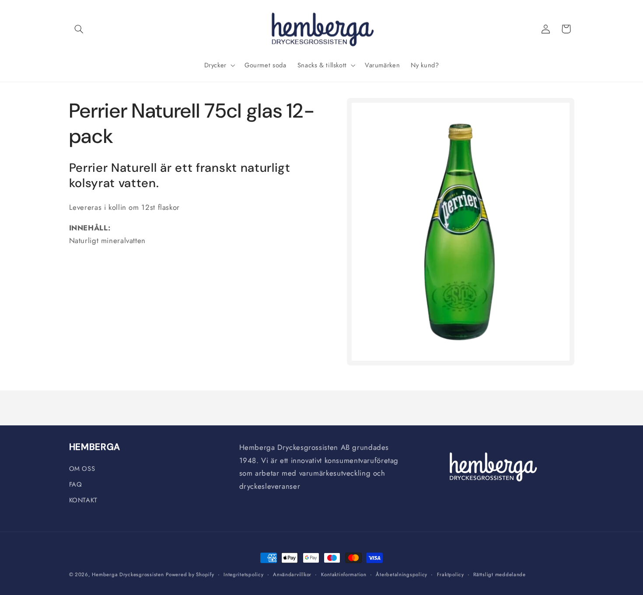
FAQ (75, 484)
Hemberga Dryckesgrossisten (128, 574)
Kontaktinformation (344, 574)
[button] (79, 29)
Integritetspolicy (244, 574)
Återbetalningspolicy (401, 574)
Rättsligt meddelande (499, 574)
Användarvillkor (292, 574)
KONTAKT (83, 500)
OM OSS (82, 468)
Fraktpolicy (450, 574)
